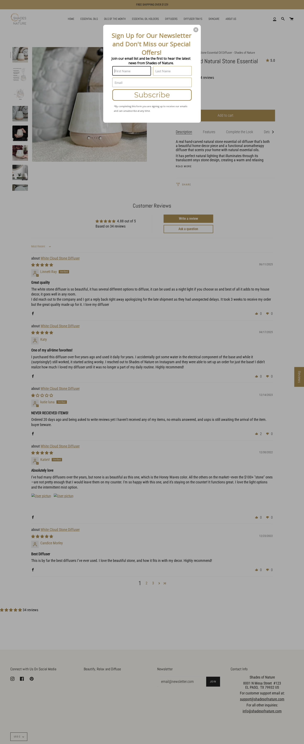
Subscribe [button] (152, 94)
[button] (195, 29)
